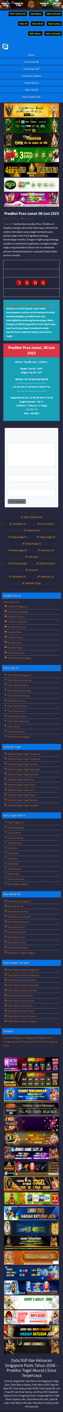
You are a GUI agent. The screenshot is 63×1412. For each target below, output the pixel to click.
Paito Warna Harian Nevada (21, 1016)
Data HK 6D (13, 874)
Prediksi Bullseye (16, 627)
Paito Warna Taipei (17, 716)
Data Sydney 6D (15, 879)
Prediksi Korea (15, 637)
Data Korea (13, 853)
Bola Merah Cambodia (18, 916)
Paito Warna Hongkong (19, 680)
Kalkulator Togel (33, 583)
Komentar (28, 218)
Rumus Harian (47, 524)
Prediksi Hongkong (17, 611)
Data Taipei (13, 863)
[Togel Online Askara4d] (31, 1139)
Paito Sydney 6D (18, 13)
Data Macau (35, 13)
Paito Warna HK (11, 602)
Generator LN (19, 524)
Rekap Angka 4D (19, 550)
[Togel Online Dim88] (31, 125)
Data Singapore (15, 822)
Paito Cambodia (53, 33)
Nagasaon (19, 1038)
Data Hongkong (15, 827)
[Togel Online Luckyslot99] (31, 1228)
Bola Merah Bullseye (18, 922)
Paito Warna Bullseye (18, 695)
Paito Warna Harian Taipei (20, 1011)
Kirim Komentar (16, 501)
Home (31, 55)
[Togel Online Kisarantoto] (31, 170)
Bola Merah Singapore (19, 901)
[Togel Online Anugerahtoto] (31, 1273)
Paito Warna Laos (16, 711)
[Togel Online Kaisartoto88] (31, 1198)
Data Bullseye (14, 843)
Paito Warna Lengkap (18, 736)
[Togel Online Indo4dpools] (31, 1213)
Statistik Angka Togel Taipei (21, 795)
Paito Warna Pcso (16, 701)
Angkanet (53, 1392)
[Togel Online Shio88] (31, 1332)
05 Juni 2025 (12, 218)
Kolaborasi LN (47, 576)
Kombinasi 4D (19, 576)
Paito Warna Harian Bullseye (22, 990)
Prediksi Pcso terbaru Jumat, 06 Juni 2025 (29, 304)
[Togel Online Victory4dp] (31, 1094)
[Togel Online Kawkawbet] (31, 1109)
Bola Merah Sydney (17, 911)
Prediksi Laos (14, 642)
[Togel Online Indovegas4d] (31, 1347)
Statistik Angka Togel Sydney (22, 764)
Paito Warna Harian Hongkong (23, 975)
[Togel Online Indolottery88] (31, 1287)
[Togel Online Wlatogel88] (31, 1168)
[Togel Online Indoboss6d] (31, 1079)
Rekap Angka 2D (33, 543)
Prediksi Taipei (15, 647)
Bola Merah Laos (16, 937)
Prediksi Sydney (16, 617)
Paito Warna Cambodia (19, 690)
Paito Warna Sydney (18, 685)
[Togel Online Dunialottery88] (31, 1258)
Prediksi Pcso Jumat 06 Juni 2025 (31, 213)
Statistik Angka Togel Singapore (23, 754)
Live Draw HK (31, 62)
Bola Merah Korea (16, 932)
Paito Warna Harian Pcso (20, 995)
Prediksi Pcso (14, 632)
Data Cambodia (53, 13)
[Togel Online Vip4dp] (31, 1243)
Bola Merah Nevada (17, 947)
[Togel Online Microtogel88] (31, 1064)
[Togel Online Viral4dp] (31, 200)
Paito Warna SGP (40, 1384)
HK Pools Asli (31, 1406)
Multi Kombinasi (47, 563)
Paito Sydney (54, 23)
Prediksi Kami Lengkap (19, 658)
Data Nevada (14, 868)
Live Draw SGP (31, 69)
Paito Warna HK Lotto (37, 1399)
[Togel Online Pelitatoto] (31, 185)
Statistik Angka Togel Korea (21, 784)
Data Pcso (12, 848)
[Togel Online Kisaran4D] (31, 155)
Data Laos (12, 858)
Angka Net (19, 1381)
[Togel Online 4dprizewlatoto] (31, 1183)
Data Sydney (14, 832)
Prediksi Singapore (17, 606)
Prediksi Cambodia (17, 622)
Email (10, 486)
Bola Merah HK (15, 906)
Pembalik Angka (19, 563)
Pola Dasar (33, 556)
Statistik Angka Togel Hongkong (23, 759)
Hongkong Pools (27, 1395)
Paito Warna (31, 83)
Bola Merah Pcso (16, 927)
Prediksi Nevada (16, 653)
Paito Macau (35, 33)
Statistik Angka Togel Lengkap (22, 805)
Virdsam (7, 1038)
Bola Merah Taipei (16, 942)
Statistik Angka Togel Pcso (20, 779)
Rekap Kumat (33, 530)
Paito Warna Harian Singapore (23, 970)
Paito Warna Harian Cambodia (22, 985)
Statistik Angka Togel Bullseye (22, 774)
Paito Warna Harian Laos (20, 1006)
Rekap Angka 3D (47, 537)
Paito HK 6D (37, 23)
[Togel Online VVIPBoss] (31, 110)
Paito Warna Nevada (18, 721)
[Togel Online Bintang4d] (31, 1154)
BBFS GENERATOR (33, 517)
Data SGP (8, 224)
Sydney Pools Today (33, 1041)
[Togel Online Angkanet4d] (31, 1302)
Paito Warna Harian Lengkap (22, 1021)
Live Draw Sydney (31, 76)
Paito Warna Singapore (19, 675)
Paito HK (23, 23)
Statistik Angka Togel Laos (20, 790)
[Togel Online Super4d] (31, 140)
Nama (11, 471)
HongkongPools (45, 1395)
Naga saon (32, 1038)
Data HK (54, 1384)
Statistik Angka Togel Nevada (22, 800)
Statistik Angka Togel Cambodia (23, 769)
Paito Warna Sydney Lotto (46, 1403)
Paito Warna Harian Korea (20, 1000)
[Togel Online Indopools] (31, 1317)
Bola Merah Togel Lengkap (21, 953)
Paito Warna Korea (17, 706)
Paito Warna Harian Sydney (21, 980)
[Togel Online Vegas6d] (31, 1124)
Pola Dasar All (47, 550)
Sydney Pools (10, 1395)
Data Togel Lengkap (17, 884)
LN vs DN (33, 570)
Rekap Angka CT (19, 537)
